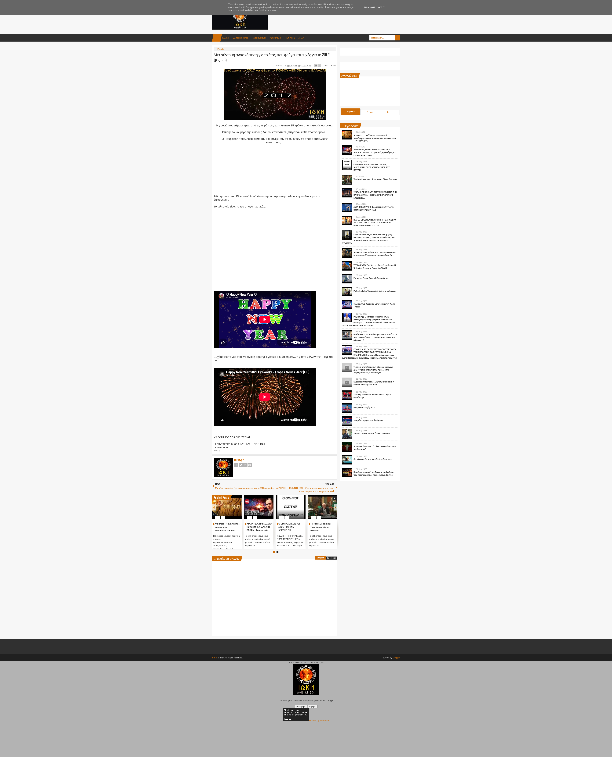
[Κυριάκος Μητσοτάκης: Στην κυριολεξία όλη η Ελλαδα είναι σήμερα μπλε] (347, 382)
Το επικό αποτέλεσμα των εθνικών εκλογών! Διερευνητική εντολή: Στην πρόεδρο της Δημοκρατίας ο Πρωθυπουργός (373, 370)
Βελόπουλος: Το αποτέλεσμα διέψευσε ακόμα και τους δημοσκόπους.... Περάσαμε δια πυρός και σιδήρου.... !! (375, 337)
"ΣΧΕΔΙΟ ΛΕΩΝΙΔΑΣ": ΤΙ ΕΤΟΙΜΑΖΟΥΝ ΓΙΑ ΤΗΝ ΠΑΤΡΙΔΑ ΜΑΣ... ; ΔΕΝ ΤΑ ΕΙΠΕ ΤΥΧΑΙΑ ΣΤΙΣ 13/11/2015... (375, 195)
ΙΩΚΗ (214, 658)
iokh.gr (279, 65)
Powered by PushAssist (319, 720)
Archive (370, 112)
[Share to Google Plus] (238, 510)
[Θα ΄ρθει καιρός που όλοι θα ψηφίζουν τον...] (347, 459)
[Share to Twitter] (234, 510)
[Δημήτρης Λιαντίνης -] (347, 447)
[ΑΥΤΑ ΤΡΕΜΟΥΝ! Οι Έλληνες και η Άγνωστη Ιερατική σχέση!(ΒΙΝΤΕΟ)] (347, 207)
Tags (389, 112)
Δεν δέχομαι (301, 706)
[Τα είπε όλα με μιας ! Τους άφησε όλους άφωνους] (323, 507)
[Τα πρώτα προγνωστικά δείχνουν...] (347, 421)
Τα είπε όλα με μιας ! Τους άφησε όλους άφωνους (320, 527)
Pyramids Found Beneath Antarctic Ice (371, 278)
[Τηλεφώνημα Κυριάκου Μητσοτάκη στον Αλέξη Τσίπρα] (347, 304)
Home (216, 38)
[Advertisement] (342, 16)
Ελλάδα (225, 38)
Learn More (369, 7)
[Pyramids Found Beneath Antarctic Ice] (347, 278)
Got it (381, 7)
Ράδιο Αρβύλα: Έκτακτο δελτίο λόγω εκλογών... (374, 291)
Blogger (320, 558)
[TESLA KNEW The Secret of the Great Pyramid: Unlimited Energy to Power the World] (347, 266)
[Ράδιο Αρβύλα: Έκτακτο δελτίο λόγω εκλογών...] (347, 291)
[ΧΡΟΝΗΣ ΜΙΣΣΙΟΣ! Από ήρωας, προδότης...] (347, 434)
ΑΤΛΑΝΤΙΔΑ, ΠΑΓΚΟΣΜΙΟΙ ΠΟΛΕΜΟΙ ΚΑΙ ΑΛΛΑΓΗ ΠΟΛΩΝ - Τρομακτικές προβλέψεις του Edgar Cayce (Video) (259, 530)
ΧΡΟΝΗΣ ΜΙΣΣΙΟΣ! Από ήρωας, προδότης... (372, 433)
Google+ (245, 465)
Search (397, 37)
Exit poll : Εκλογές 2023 (364, 408)
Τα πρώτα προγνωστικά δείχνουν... (369, 420)
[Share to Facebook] (230, 510)
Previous (214, 507)
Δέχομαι (312, 706)
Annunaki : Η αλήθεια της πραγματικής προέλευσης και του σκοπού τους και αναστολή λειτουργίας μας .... (374, 138)
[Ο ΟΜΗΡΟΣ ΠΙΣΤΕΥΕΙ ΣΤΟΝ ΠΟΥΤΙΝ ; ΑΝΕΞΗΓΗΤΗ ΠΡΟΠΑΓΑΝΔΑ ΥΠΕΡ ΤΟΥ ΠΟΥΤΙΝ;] (291, 507)
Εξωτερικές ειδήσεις (241, 38)
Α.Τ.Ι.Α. (301, 38)
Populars (351, 112)
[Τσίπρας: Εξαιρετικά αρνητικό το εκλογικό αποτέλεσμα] (347, 395)
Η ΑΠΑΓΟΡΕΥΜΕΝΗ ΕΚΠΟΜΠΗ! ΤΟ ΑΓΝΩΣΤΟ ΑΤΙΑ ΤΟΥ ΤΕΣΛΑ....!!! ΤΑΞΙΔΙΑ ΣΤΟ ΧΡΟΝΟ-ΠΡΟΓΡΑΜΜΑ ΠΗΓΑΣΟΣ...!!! (374, 223)
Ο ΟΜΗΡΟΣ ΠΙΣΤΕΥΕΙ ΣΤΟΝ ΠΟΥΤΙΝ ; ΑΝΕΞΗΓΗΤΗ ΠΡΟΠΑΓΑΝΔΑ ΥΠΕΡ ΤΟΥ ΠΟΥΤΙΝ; (371, 167)
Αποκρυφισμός (259, 38)
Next (335, 507)
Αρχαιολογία (275, 38)
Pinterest (250, 465)
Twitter (241, 465)
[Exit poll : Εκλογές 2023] (347, 408)
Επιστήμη (290, 38)
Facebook (236, 465)
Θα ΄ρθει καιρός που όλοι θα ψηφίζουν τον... (372, 459)
